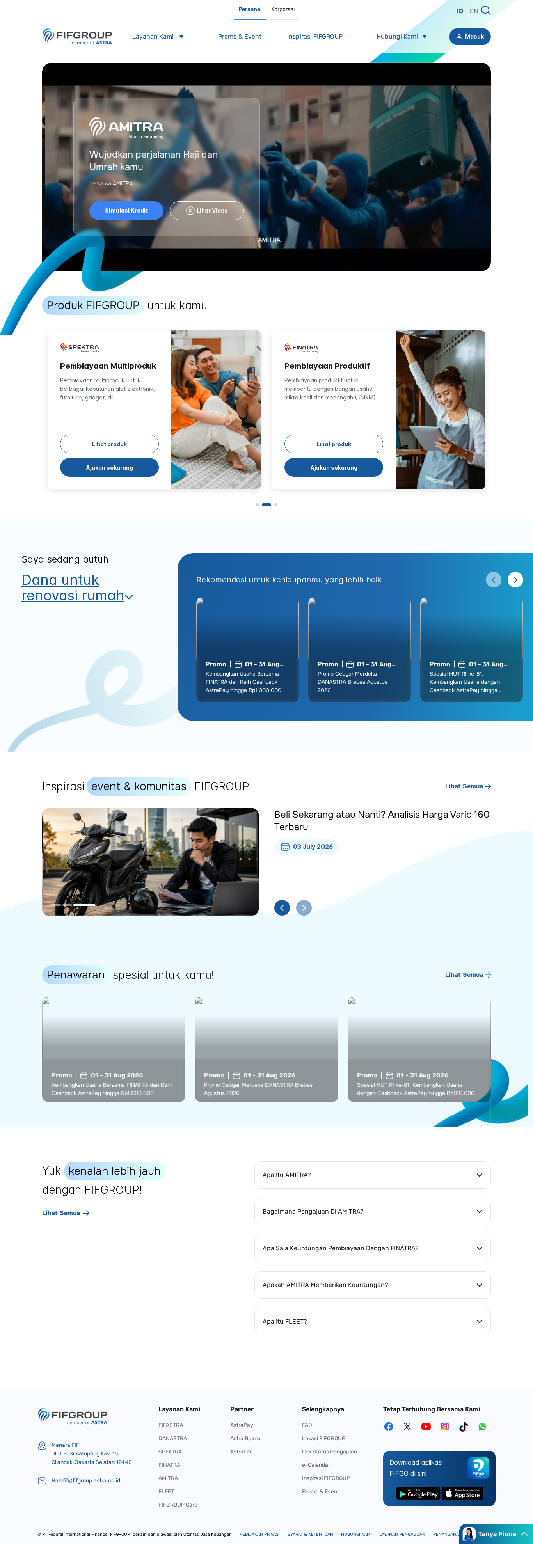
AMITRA (168, 1478)
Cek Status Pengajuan (329, 1451)
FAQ (307, 1425)
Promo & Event (320, 1491)
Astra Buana (245, 1438)
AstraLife (241, 1451)
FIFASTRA (170, 1425)
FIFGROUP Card (177, 1504)
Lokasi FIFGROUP (323, 1438)
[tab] (250, 10)
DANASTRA (172, 1438)
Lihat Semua (464, 786)
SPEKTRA (170, 1451)
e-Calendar (316, 1465)
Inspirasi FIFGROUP (326, 1478)
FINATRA (169, 1465)
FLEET (166, 1491)
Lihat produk (109, 444)
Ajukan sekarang (109, 467)
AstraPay (241, 1425)
